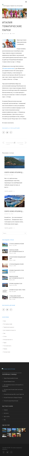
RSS (5, 419)
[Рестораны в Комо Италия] (19, 430)
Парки (13, 33)
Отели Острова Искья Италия (11, 400)
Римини (5, 349)
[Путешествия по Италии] (12, 5)
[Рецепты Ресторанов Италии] (24, 430)
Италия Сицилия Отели (15, 283)
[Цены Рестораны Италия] (14, 435)
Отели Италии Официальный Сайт (17, 257)
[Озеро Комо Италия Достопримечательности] (14, 201)
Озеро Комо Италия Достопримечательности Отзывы (14, 172)
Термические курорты (8, 327)
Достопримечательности (9, 330)
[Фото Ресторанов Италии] (19, 435)
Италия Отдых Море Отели (16, 270)
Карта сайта (7, 416)
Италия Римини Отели (9, 381)
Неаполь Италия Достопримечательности (16, 250)
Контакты (6, 413)
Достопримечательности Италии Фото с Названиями (12, 385)
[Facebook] (3, 132)
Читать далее (8, 191)
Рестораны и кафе (7, 324)
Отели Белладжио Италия (16, 264)
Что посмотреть (7, 345)
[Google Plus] (11, 132)
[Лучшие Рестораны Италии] (4, 435)
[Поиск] (25, 233)
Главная (6, 410)
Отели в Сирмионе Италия (16, 243)
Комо (4, 321)
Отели (4, 336)
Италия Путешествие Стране (17, 289)
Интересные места (8, 339)
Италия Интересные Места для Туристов (14, 394)
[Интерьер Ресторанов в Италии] (9, 435)
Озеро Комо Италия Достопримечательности (14, 211)
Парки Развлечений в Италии (11, 378)
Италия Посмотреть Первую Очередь (13, 397)
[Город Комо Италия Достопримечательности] (14, 430)
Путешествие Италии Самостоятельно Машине (12, 390)
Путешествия (6, 352)
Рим (4, 333)
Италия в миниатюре (8, 68)
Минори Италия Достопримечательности (16, 277)
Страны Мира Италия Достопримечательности (16, 296)
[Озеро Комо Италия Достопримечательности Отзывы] (14, 162)
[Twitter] (7, 132)
